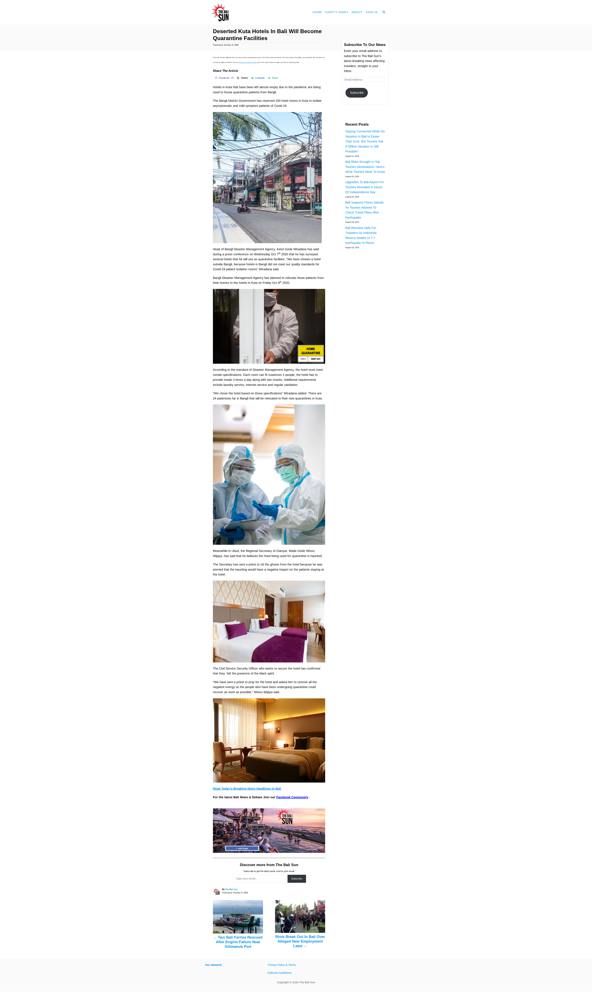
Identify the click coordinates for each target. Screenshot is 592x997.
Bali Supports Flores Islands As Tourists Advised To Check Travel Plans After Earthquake (364, 210)
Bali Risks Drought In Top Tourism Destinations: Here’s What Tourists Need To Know (365, 166)
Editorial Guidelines (280, 972)
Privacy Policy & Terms (282, 964)
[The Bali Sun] (231, 12)
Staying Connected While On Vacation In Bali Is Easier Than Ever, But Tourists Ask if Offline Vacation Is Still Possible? (365, 141)
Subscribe (296, 878)
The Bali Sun (231, 889)
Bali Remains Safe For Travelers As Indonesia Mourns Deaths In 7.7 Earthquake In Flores (360, 235)
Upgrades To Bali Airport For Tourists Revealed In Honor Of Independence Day (364, 187)
